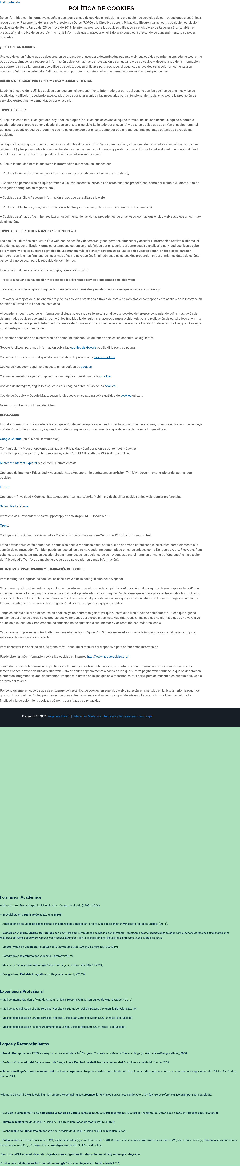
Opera (4, 525)
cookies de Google (83, 347)
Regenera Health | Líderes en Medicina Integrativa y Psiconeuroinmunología (99, 716)
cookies (86, 367)
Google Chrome (11, 439)
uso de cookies (104, 357)
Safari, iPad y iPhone (14, 506)
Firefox (5, 487)
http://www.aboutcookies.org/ (108, 656)
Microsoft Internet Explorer (18, 463)
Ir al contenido (10, 2)
